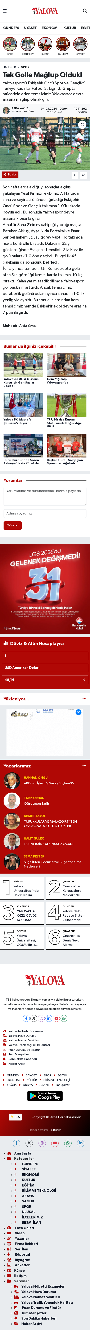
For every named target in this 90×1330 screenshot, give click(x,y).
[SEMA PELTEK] (12, 861)
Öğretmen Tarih (36, 803)
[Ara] (85, 11)
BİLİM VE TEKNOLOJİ (57, 1080)
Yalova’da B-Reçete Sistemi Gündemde (74, 916)
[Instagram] (41, 1018)
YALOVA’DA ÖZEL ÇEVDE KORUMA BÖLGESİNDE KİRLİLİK (27, 916)
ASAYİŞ (44, 1084)
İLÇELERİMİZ (32, 1217)
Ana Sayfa (22, 1153)
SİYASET (30, 28)
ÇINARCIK (69, 881)
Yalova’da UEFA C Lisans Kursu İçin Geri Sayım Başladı (21, 383)
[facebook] (16, 1143)
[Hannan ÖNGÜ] (12, 780)
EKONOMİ (50, 28)
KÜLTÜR (69, 28)
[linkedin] (80, 1143)
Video (19, 1233)
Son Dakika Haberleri (23, 1059)
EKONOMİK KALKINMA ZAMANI (48, 844)
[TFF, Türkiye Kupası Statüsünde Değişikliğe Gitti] (67, 405)
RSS (17, 1117)
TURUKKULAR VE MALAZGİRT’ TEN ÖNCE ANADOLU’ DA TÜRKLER (50, 824)
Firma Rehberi (26, 1244)
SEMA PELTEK (34, 856)
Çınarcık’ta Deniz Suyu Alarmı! (71, 940)
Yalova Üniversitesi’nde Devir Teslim (26, 891)
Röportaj (22, 1254)
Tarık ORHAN (34, 798)
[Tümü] (84, 699)
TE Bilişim (55, 1130)
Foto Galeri (24, 1228)
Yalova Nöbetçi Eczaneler (26, 1031)
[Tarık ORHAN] (12, 801)
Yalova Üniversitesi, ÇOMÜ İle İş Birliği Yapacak (28, 940)
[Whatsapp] (63, 1018)
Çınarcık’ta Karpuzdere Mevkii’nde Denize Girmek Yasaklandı (74, 891)
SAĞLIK (12, 1084)
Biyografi (22, 1260)
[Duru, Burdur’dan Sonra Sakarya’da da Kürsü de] (23, 445)
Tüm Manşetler (19, 1054)
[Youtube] (56, 1018)
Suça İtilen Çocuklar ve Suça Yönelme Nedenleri (52, 864)
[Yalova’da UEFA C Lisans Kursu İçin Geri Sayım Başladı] (23, 364)
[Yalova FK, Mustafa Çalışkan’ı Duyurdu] (23, 405)
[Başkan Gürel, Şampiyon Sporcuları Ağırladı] (67, 445)
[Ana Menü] (5, 11)
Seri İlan (21, 1249)
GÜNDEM (11, 28)
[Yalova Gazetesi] (44, 11)
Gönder (12, 525)
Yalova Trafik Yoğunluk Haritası (29, 1045)
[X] (33, 1018)
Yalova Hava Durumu (22, 1035)
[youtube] (55, 1143)
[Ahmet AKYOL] (12, 821)
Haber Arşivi (17, 1063)
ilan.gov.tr (62, 1084)
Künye (19, 1270)
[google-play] (45, 1097)
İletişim (20, 1276)
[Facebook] (26, 1018)
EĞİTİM (18, 881)
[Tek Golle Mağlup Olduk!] (45, 143)
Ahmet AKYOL (35, 816)
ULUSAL (28, 1212)
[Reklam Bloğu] (45, 589)
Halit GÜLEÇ (34, 838)
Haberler (9, 67)
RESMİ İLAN (31, 1222)
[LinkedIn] (48, 1018)
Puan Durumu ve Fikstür (24, 1049)
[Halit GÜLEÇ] (12, 841)
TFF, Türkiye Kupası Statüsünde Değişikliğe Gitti (64, 423)
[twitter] (29, 1143)
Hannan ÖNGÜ (36, 777)
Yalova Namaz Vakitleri (24, 1040)
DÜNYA (28, 1084)
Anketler (22, 1265)
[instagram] (42, 1143)
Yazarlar (21, 1238)
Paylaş (12, 174)
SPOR (25, 67)
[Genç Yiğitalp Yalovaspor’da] (67, 364)
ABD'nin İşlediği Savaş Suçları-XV (49, 783)
